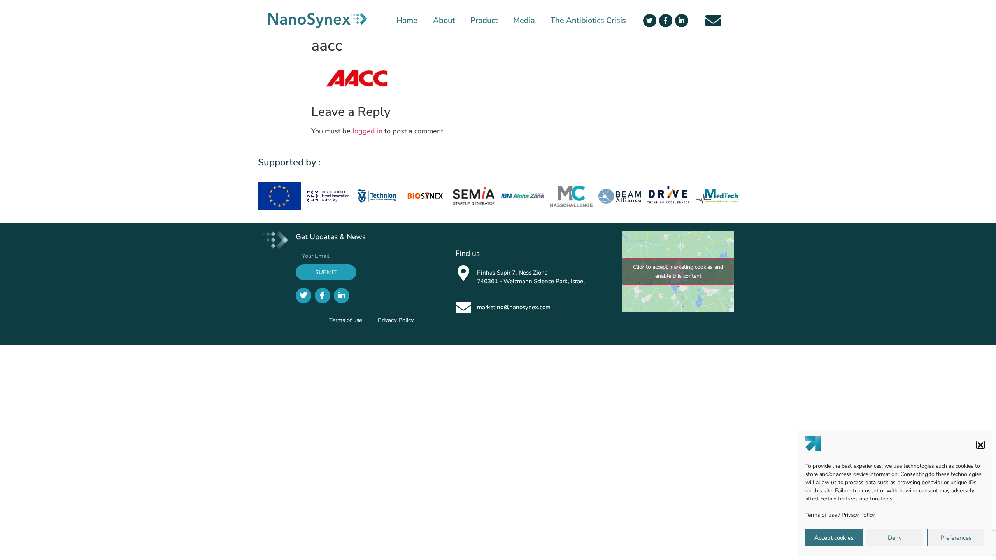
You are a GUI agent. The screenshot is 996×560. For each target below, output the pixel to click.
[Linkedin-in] (681, 20)
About (444, 20)
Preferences (955, 538)
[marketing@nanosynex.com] (463, 307)
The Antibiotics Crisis (588, 20)
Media (524, 20)
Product (484, 20)
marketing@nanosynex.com (514, 307)
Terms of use (821, 515)
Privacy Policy (858, 515)
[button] (980, 445)
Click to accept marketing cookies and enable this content (678, 271)
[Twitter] (649, 20)
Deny (895, 538)
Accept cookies (834, 538)
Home (406, 20)
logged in (367, 131)
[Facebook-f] (665, 20)
